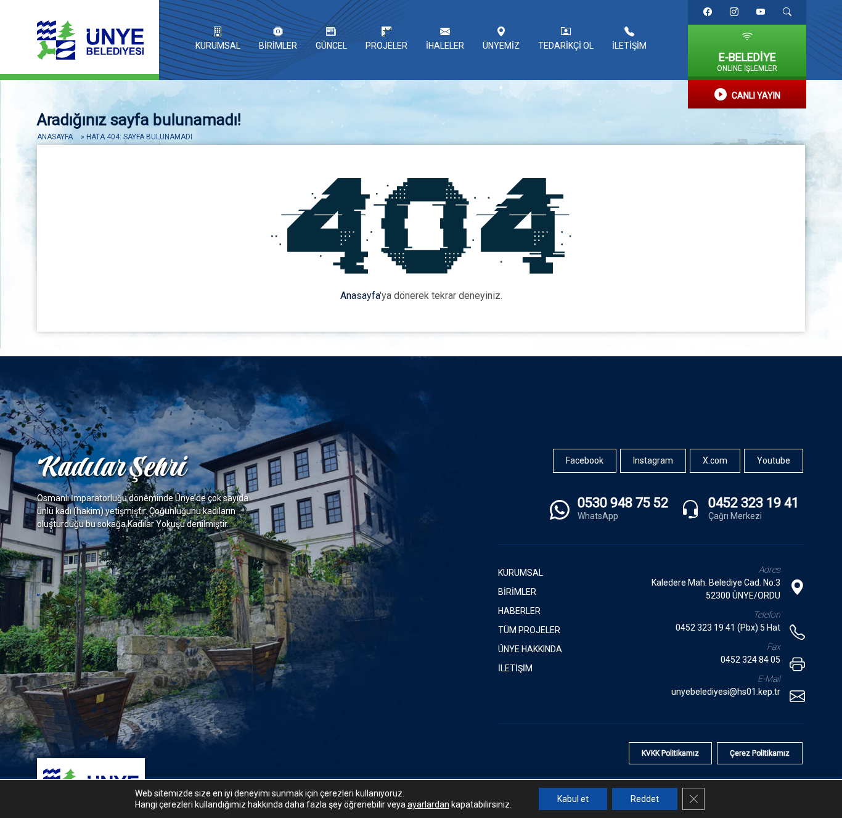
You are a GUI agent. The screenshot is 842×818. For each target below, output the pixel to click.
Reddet (645, 799)
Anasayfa (55, 137)
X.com (715, 460)
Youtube (773, 460)
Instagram (653, 460)
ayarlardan (428, 804)
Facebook (584, 460)
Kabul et (573, 799)
